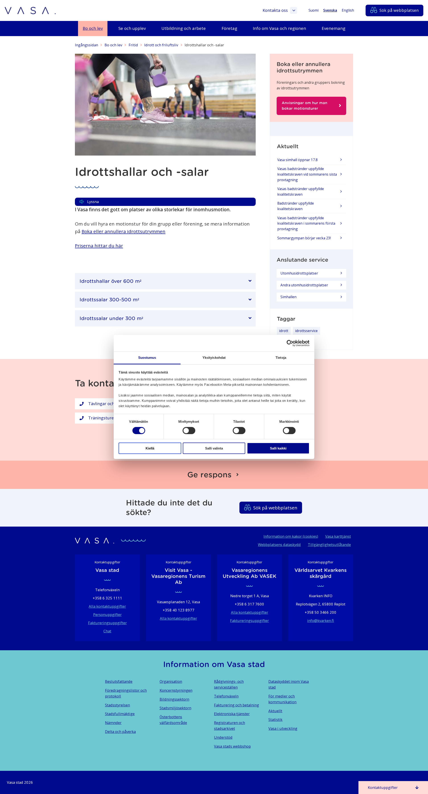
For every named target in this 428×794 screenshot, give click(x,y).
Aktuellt (275, 710)
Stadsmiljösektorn (175, 707)
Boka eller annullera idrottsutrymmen (123, 231)
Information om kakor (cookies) (290, 536)
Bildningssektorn (174, 699)
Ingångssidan (86, 44)
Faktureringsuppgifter (107, 622)
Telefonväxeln (226, 696)
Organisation (171, 681)
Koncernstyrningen (176, 690)
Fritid (133, 44)
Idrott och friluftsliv (161, 44)
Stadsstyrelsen (117, 705)
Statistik (275, 719)
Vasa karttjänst (338, 536)
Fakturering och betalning (236, 705)
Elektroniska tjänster (232, 713)
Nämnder (113, 722)
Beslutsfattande (118, 681)
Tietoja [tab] (281, 357)
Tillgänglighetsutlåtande (329, 544)
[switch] (189, 430)
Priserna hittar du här (99, 245)
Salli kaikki (278, 448)
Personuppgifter (107, 614)
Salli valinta (214, 448)
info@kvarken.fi (320, 620)
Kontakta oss (275, 10)
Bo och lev (113, 44)
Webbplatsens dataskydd (279, 544)
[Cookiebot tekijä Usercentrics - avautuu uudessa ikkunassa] (289, 343)
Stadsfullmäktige (120, 713)
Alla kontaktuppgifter (107, 606)
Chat (107, 631)
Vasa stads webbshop (232, 746)
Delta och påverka (120, 731)
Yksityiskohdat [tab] (214, 357)
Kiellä (150, 448)
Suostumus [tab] (147, 357)
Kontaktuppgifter (383, 787)
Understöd (223, 737)
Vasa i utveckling (282, 728)
